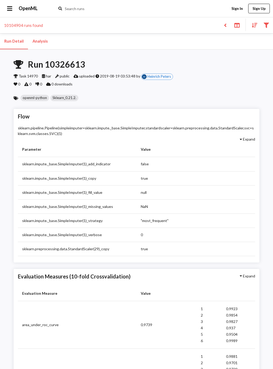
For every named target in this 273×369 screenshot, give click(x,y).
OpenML (28, 8)
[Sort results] (253, 25)
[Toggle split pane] (237, 25)
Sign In (237, 8)
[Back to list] (225, 25)
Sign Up (259, 8)
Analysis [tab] (40, 41)
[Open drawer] (9, 8)
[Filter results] (266, 25)
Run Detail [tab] (14, 41)
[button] (35, 98)
